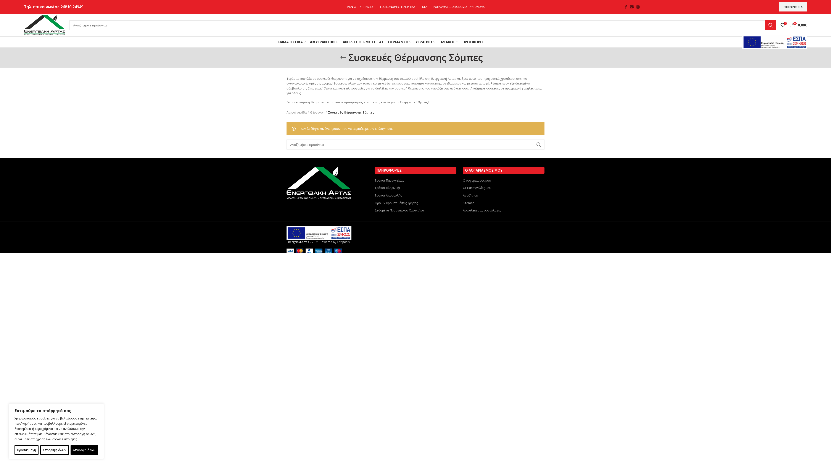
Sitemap (468, 203)
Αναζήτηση (470, 195)
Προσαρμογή (26, 450)
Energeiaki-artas (298, 242)
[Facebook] (625, 7)
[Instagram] (638, 7)
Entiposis (343, 242)
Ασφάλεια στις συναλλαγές (482, 210)
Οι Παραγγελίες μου (477, 188)
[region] (56, 431)
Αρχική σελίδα (297, 112)
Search (770, 25)
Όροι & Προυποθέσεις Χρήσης (396, 203)
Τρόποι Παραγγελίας (389, 180)
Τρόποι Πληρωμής (387, 188)
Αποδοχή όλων (84, 450)
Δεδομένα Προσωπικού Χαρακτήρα (399, 210)
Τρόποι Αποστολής (388, 195)
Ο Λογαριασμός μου (477, 180)
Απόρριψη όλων (54, 450)
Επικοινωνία (793, 7)
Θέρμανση (317, 112)
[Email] (631, 7)
